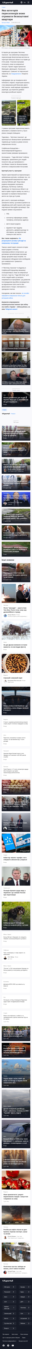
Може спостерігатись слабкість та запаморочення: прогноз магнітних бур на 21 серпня (15, 1017)
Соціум (3, 7)
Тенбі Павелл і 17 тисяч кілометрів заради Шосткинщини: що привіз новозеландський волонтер (15, 770)
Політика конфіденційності (9, 1341)
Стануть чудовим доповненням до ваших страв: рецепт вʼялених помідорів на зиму (15, 722)
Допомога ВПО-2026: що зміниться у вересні (14, 985)
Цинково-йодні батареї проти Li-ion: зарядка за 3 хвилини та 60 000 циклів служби (14, 755)
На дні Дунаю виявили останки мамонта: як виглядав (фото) (15, 646)
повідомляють (16, 74)
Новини (13, 413)
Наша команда (24, 1334)
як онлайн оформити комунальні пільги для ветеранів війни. (15, 295)
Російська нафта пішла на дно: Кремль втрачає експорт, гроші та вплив (15, 1232)
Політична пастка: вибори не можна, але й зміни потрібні (14, 1268)
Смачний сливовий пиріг (12, 678)
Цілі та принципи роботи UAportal (11, 1337)
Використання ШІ (23, 1341)
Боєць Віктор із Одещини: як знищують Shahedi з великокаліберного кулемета (14, 937)
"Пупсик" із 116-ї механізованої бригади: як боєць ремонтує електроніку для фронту (15, 969)
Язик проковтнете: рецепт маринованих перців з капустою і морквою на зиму (15, 1197)
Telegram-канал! (11, 309)
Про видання (6, 1334)
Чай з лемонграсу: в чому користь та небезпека (14, 953)
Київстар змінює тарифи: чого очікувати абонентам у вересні (15, 859)
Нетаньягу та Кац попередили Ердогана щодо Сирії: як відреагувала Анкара (15, 1000)
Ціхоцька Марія (6, 22)
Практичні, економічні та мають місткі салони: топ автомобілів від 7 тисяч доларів (14, 739)
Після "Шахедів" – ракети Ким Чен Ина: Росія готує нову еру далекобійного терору (15, 610)
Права (23, 1337)
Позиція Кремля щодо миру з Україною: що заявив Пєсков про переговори (14, 893)
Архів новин (15, 1334)
